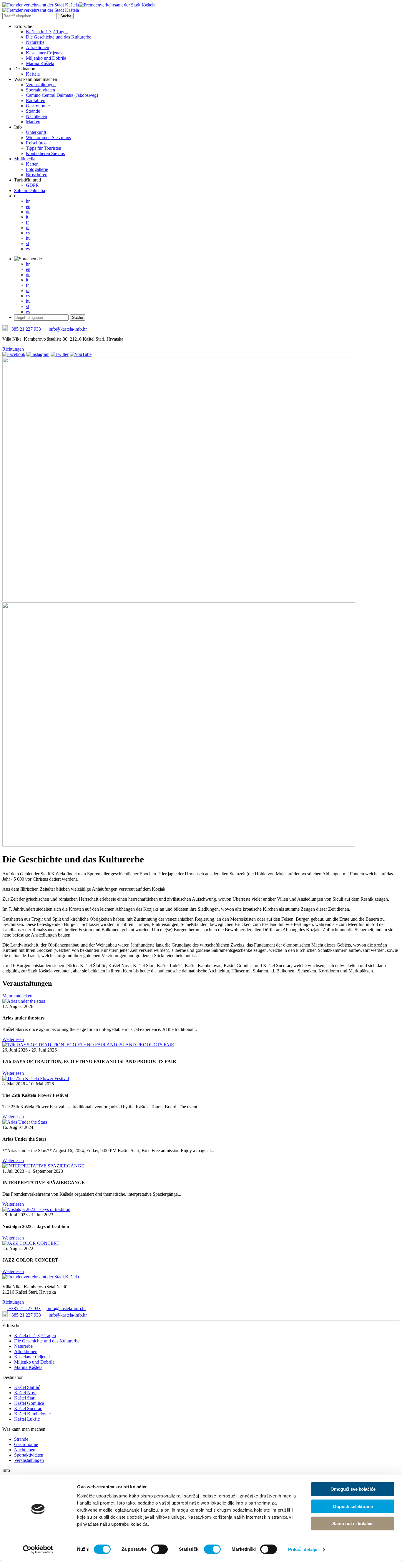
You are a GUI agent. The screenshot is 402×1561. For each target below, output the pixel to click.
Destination (24, 68)
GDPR (32, 185)
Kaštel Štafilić (27, 1387)
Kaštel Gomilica (29, 1403)
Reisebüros (36, 142)
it (27, 216)
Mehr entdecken (18, 995)
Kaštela (33, 73)
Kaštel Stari (25, 1397)
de (16, 195)
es (28, 248)
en (28, 206)
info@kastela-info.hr (67, 328)
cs (28, 232)
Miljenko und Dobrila (46, 58)
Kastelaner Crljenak (44, 52)
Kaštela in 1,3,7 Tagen (47, 31)
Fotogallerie (37, 169)
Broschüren (36, 174)
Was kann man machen (35, 79)
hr (28, 201)
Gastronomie (38, 105)
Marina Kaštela (40, 63)
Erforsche (23, 26)
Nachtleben (36, 116)
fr (27, 222)
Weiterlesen (13, 1039)
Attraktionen (37, 47)
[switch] (159, 1549)
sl (27, 243)
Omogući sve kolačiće (353, 1489)
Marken (33, 121)
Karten (32, 163)
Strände (33, 111)
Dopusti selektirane (353, 1506)
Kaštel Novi (25, 1392)
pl (27, 227)
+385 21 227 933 (24, 328)
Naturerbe (35, 42)
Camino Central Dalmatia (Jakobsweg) (62, 95)
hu (28, 238)
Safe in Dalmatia (29, 190)
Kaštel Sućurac (28, 1408)
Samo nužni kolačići (352, 1523)
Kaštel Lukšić (27, 1419)
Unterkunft (36, 132)
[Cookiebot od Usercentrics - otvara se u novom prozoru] (38, 1549)
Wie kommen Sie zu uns (48, 137)
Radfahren (35, 100)
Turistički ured (27, 179)
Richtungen (13, 348)
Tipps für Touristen (43, 148)
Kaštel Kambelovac (32, 1413)
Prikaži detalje (303, 1549)
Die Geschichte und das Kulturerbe (58, 36)
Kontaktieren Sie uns (45, 153)
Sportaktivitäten (40, 89)
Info (18, 126)
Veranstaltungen (41, 84)
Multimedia (24, 158)
